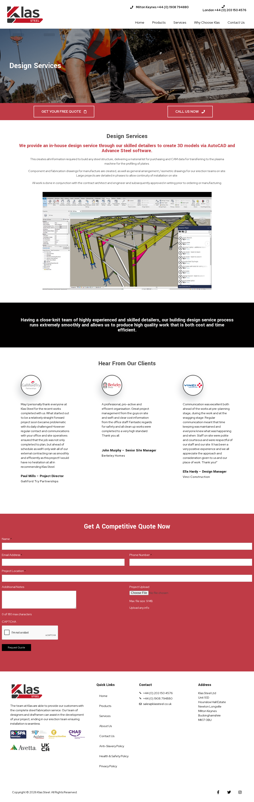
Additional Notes (13, 587)
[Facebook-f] (218, 792)
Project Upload (139, 587)
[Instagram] (240, 792)
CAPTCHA (9, 622)
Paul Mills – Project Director (42, 476)
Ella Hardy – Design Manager (204, 471)
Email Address (12, 555)
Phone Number (140, 555)
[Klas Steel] (38, 14)
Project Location (14, 571)
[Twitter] (229, 792)
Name (7, 539)
